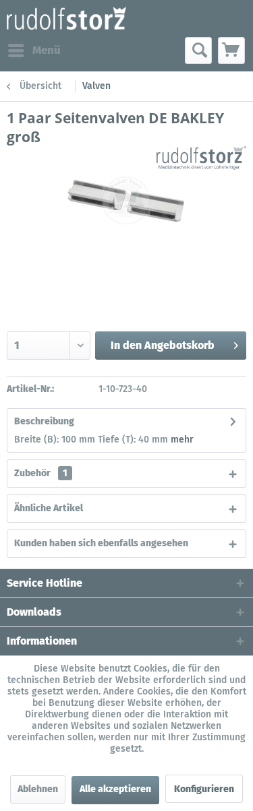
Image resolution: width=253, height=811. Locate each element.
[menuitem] (33, 50)
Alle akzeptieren (115, 789)
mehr (182, 439)
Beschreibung (44, 421)
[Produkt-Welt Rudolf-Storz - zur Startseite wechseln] (67, 18)
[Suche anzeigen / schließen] (198, 50)
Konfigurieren (204, 789)
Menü (46, 50)
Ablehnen (38, 789)
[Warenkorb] (231, 50)
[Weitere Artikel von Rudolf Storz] (201, 158)
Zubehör (40, 473)
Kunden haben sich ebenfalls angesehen (101, 543)
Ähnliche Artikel (48, 508)
